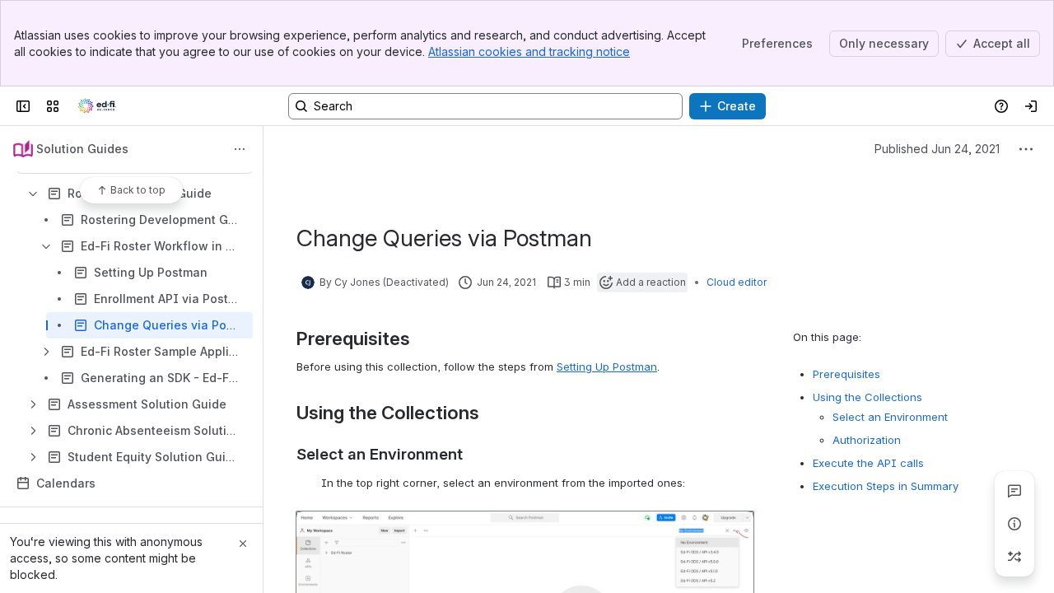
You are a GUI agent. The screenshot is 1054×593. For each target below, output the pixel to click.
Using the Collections (867, 397)
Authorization (866, 439)
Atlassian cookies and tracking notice (529, 51)
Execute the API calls (868, 462)
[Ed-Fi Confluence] (97, 106)
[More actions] (240, 149)
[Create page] (1014, 557)
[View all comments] (1014, 491)
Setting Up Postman (607, 366)
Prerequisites (846, 374)
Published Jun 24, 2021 (937, 149)
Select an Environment (890, 416)
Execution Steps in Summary (885, 486)
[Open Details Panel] (1014, 524)
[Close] (243, 543)
